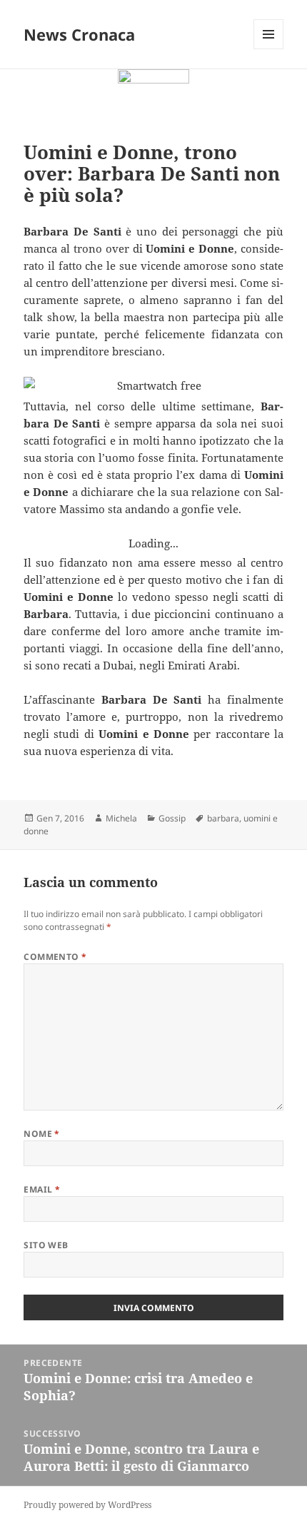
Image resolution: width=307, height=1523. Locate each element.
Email (42, 1189)
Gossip (172, 818)
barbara (223, 818)
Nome (42, 1134)
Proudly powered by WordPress (87, 1505)
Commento (55, 957)
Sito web (46, 1245)
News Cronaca (79, 34)
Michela (121, 818)
